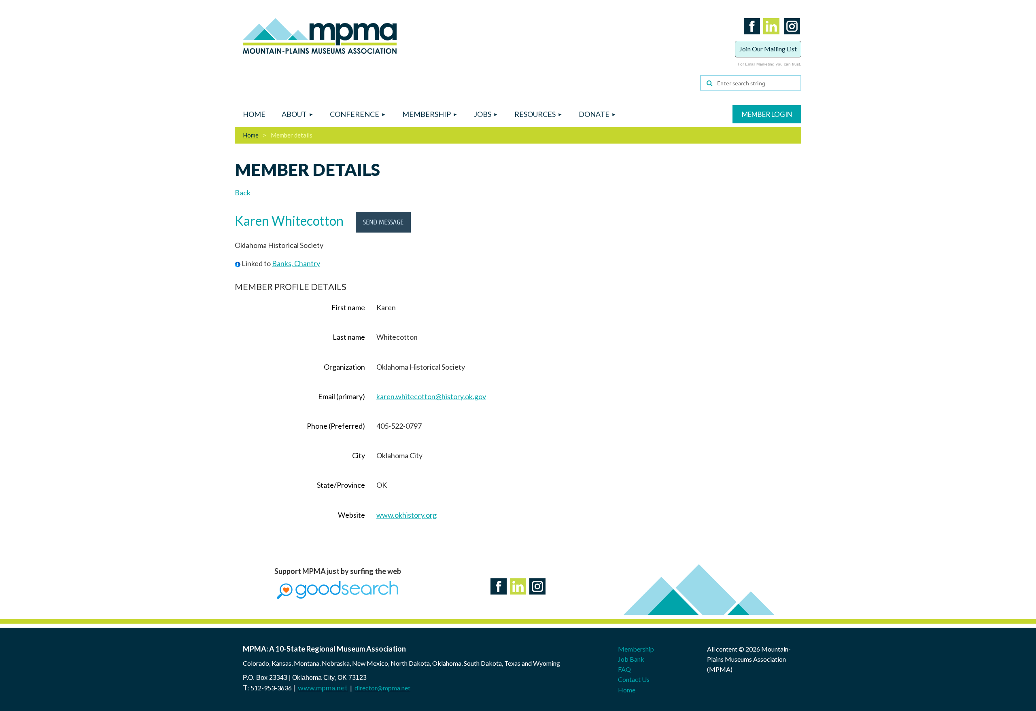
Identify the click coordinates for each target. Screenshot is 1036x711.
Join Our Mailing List (768, 49)
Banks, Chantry (296, 263)
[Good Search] (337, 596)
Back (243, 192)
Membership (636, 649)
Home (251, 135)
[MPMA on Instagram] (790, 35)
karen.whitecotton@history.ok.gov (431, 396)
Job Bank (631, 659)
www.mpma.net (323, 687)
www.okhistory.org (406, 514)
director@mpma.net (382, 688)
